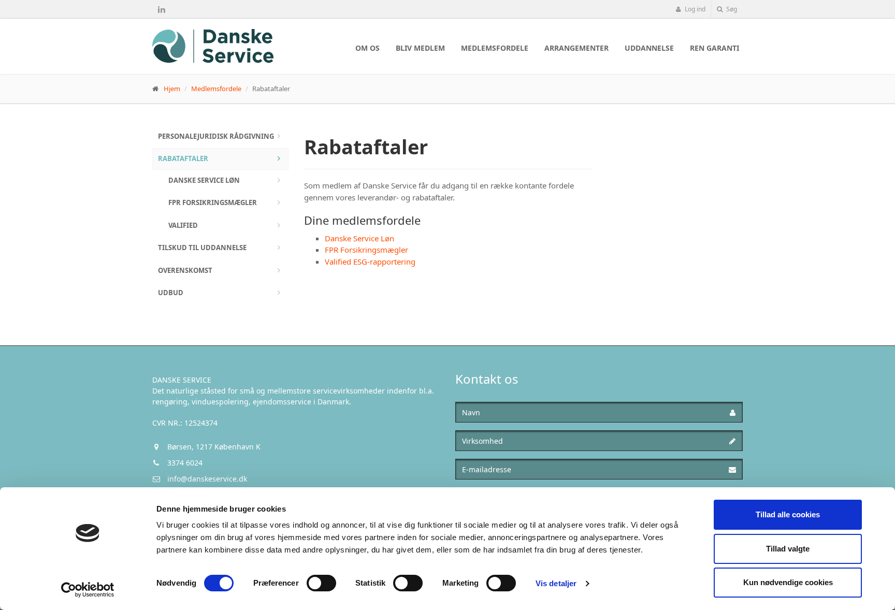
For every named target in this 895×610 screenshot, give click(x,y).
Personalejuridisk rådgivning (216, 136)
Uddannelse (649, 48)
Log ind (694, 9)
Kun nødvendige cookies (788, 582)
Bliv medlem (420, 48)
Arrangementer (576, 48)
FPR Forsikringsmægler (212, 202)
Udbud (170, 292)
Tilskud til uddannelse (202, 247)
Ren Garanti (714, 48)
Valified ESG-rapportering (370, 261)
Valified (183, 225)
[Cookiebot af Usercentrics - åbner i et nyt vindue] (87, 590)
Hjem (172, 88)
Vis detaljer (556, 583)
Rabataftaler (183, 158)
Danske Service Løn (204, 180)
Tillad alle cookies (788, 514)
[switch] (321, 583)
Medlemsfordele (494, 48)
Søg (731, 9)
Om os (367, 48)
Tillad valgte (788, 548)
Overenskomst (185, 270)
